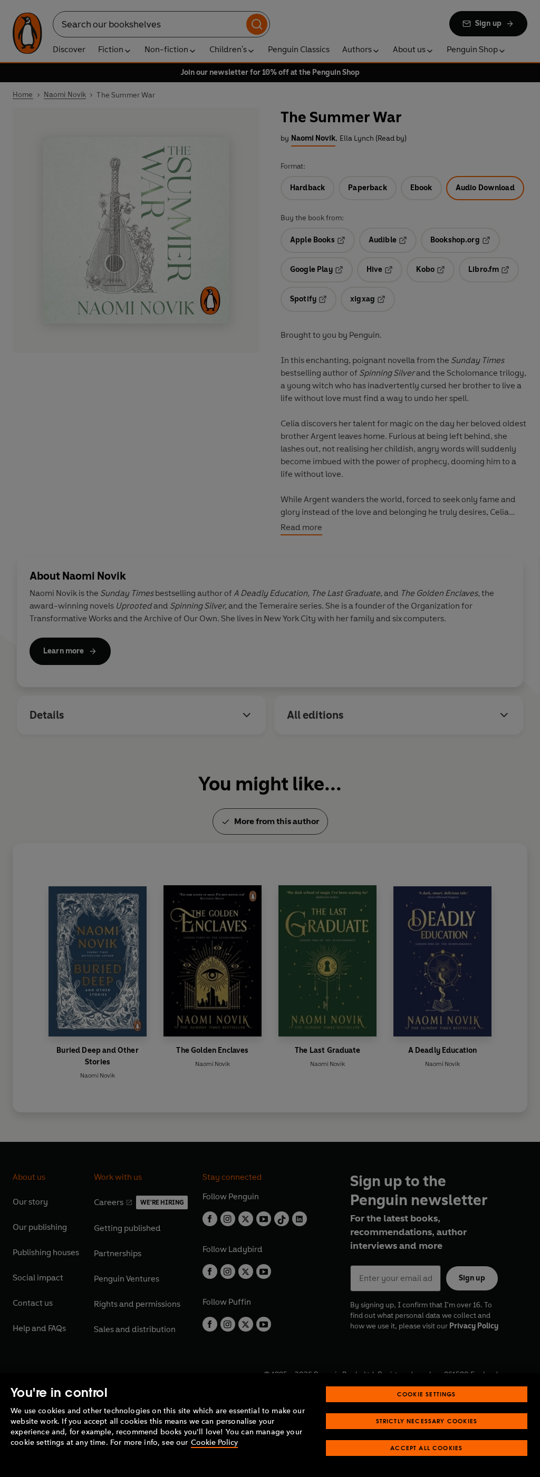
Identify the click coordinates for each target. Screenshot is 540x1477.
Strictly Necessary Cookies (427, 1421)
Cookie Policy (214, 1442)
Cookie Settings (426, 1394)
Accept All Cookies (426, 1448)
